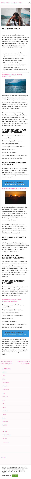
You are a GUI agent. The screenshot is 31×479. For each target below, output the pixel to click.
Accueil (5, 431)
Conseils (19, 22)
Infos (4, 407)
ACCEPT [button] (15, 475)
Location (5, 411)
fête (4, 400)
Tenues (5, 425)
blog (4, 379)
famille (7, 23)
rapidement (24, 23)
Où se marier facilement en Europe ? (12, 62)
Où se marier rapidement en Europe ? (13, 60)
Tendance (5, 421)
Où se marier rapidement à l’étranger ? (13, 67)
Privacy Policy (6, 435)
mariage (15, 23)
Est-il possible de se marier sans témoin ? (14, 58)
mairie (11, 23)
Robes (4, 418)
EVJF (4, 393)
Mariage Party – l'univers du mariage (11, 2)
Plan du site (6, 442)
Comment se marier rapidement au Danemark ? (15, 65)
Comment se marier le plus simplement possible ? (15, 55)
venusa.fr (3, 457)
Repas (4, 414)
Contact (5, 438)
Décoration (6, 389)
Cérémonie (6, 382)
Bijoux (4, 375)
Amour (4, 372)
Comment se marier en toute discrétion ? (13, 52)
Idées (4, 404)
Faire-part (5, 396)
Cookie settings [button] (6, 475)
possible (19, 23)
